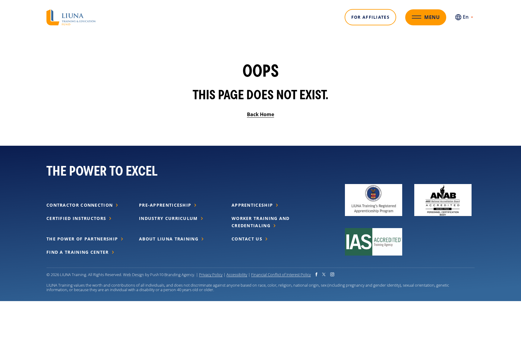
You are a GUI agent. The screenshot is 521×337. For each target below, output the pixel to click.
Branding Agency (179, 274)
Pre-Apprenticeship (165, 205)
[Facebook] (316, 274)
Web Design (133, 274)
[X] (324, 274)
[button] (71, 13)
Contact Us (247, 239)
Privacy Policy (211, 274)
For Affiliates (370, 17)
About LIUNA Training (168, 239)
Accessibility (236, 274)
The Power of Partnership (82, 239)
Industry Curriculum (168, 218)
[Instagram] (332, 274)
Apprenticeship (252, 205)
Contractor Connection (79, 205)
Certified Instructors (76, 218)
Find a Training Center (77, 252)
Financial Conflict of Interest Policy (281, 274)
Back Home (260, 114)
